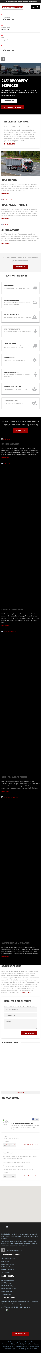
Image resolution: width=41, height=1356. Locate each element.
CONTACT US (20, 267)
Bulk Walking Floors (7, 1267)
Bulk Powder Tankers (14, 204)
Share (36, 1144)
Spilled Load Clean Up (14, 777)
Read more (5, 194)
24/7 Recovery (5, 1272)
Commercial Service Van (15, 942)
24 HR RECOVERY (20, 1334)
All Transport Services (8, 1258)
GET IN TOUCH (9, 101)
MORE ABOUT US (9, 144)
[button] (3, 68)
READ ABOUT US (24, 993)
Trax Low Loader (6, 1294)
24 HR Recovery (10, 229)
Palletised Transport (7, 1270)
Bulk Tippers (9, 179)
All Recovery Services (7, 1280)
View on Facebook (28, 1144)
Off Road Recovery (12, 609)
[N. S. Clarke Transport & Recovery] (6, 1122)
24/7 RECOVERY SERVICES (12, 107)
